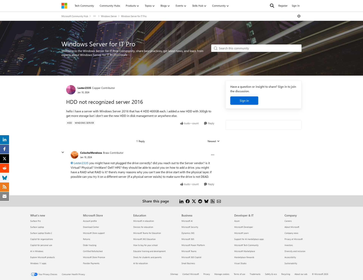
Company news (291, 233)
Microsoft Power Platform (193, 245)
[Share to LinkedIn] (181, 201)
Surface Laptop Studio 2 (41, 233)
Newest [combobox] (214, 141)
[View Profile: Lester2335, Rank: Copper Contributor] (71, 90)
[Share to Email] (219, 201)
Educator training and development (149, 251)
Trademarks (255, 274)
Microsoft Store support (94, 233)
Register (283, 5)
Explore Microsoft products (42, 257)
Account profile (90, 221)
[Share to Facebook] (188, 201)
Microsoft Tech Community (246, 245)
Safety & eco (271, 274)
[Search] (272, 5)
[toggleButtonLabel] (299, 16)
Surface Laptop (37, 227)
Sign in (244, 100)
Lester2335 (84, 88)
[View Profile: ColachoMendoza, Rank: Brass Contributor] (74, 155)
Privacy (206, 274)
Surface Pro (35, 221)
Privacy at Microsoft (294, 239)
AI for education (140, 263)
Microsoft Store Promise (94, 257)
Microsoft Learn (241, 233)
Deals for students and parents (147, 257)
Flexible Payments (91, 263)
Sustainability (291, 263)
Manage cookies (221, 274)
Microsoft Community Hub (74, 16)
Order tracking (89, 245)
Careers (288, 221)
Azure (237, 221)
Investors (289, 245)
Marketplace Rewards (244, 257)
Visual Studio (240, 263)
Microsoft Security (190, 227)
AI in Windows (36, 251)
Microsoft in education (143, 221)
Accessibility (290, 257)
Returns (86, 239)
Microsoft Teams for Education (147, 233)
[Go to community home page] (64, 6)
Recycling (285, 274)
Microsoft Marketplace (244, 251)
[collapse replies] (62, 152)
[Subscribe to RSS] (213, 201)
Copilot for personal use (41, 245)
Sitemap (174, 274)
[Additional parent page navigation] (94, 16)
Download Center (91, 227)
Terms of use (239, 274)
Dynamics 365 (188, 233)
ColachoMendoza (91, 152)
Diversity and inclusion (295, 251)
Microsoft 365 (188, 239)
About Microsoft (292, 227)
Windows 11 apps (38, 263)
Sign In (296, 5)
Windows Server (109, 16)
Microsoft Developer (243, 227)
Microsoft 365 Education (144, 239)
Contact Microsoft (190, 274)
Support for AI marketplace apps (249, 239)
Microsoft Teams (189, 251)
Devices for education (143, 227)
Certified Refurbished (92, 251)
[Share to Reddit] (200, 201)
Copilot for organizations (41, 239)
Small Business (188, 263)
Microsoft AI (187, 221)
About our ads (301, 274)
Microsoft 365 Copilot (191, 257)
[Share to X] (194, 201)
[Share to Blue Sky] (206, 201)
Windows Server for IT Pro (134, 16)
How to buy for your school (145, 245)
